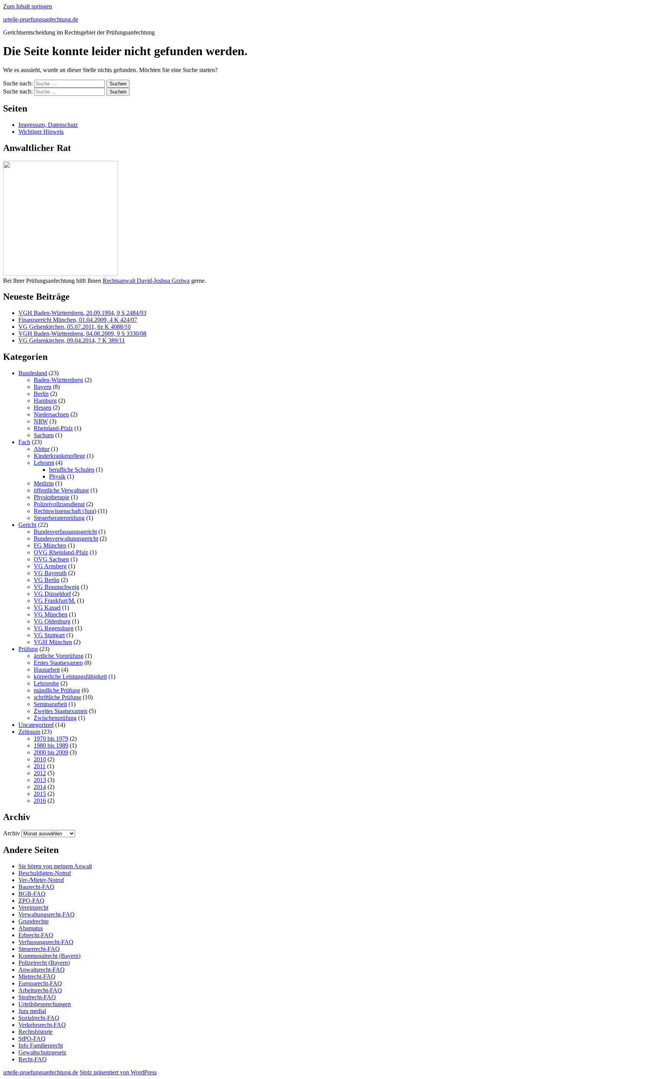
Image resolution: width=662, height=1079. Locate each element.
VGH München (53, 642)
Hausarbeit (47, 669)
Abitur (41, 449)
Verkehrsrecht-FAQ (42, 1025)
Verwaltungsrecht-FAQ (46, 914)
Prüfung (28, 649)
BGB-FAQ (32, 893)
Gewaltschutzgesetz (42, 1052)
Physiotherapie (51, 497)
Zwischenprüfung (55, 718)
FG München (50, 545)
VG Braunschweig (56, 587)
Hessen (42, 407)
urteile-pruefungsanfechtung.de (40, 19)
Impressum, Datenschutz (48, 124)
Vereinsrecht (33, 907)
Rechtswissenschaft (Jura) (65, 511)
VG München (50, 614)
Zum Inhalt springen (27, 6)
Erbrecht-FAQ (35, 935)
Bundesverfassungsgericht (65, 531)
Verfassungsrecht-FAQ (46, 942)
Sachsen (44, 435)
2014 (40, 787)
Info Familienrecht (40, 1045)
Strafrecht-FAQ (37, 997)
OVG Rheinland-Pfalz (61, 552)
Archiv (11, 833)
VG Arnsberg (50, 566)
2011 (40, 766)
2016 (40, 800)
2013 (40, 780)
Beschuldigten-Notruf (44, 873)
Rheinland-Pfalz (53, 428)
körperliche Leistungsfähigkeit (70, 676)
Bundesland (32, 373)
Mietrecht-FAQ (37, 976)
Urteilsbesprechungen (44, 1004)
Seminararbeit (50, 704)
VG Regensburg (54, 628)
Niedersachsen (51, 414)
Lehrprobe (46, 683)
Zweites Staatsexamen (60, 711)
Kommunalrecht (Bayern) (49, 956)
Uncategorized (36, 725)
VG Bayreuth (50, 573)
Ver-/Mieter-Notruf (41, 880)
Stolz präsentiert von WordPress (118, 1072)
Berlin (41, 393)
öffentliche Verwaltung (61, 490)
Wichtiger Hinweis (41, 131)
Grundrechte (33, 921)
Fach (24, 442)
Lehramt (44, 462)
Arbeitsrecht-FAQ (40, 990)
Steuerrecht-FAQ (39, 949)
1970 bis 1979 (51, 738)
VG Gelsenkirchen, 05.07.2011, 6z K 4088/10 (74, 326)
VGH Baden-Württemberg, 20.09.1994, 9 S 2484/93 (82, 313)
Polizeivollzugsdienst (59, 504)
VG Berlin (46, 580)
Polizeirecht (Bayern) (44, 962)
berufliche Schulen (71, 469)
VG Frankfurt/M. (54, 600)
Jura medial (32, 1011)
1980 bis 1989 (51, 745)
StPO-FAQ (32, 1038)
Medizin (44, 483)
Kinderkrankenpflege (59, 456)
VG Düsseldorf (52, 593)
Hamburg (45, 400)
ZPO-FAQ (31, 900)
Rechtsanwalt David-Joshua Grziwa (146, 280)
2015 (40, 793)
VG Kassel (47, 607)
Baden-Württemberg (58, 380)
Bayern (42, 387)
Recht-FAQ (32, 1059)
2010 (40, 759)
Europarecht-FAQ (40, 983)
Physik (57, 476)
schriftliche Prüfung (57, 697)
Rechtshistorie (35, 1031)
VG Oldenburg (52, 621)
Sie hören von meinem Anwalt (55, 866)
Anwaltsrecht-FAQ (41, 969)
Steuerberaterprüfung (59, 518)
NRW (41, 421)
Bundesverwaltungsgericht (66, 538)
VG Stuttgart (49, 635)
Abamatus (30, 928)
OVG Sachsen (51, 559)
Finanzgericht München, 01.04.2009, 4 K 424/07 (77, 319)
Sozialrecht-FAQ (38, 1018)
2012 (40, 773)
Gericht (27, 524)
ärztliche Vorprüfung (59, 656)
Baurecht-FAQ (36, 887)
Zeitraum (29, 731)
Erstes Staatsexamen (58, 662)
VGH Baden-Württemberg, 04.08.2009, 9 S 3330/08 (82, 333)
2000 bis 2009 (51, 752)
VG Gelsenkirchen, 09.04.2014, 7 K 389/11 (71, 340)
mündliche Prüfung (57, 690)
